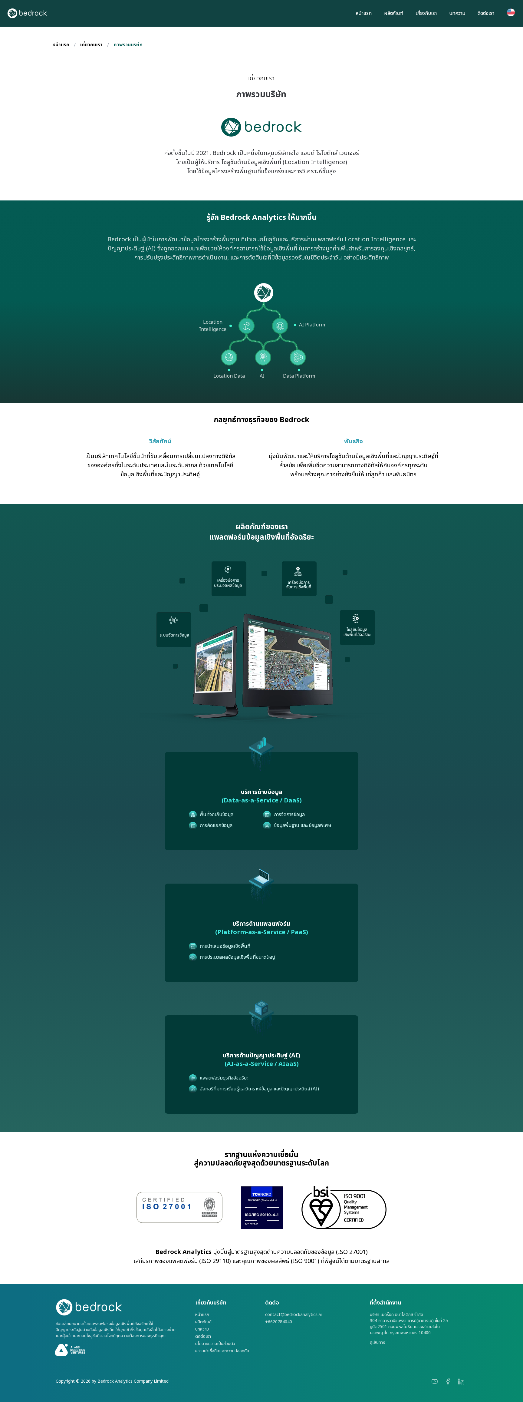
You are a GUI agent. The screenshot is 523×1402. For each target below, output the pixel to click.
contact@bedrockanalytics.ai (293, 1315)
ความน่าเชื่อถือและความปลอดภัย (222, 1351)
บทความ (457, 13)
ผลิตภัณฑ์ (393, 13)
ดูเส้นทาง (377, 1343)
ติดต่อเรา (486, 13)
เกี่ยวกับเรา (426, 13)
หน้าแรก (364, 13)
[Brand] (122, 1307)
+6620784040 (278, 1322)
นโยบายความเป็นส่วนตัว (215, 1344)
